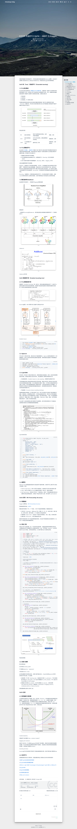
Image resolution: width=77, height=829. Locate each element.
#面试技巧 (34, 779)
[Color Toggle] (71, 2)
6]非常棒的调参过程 (24, 772)
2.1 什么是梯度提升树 (69, 89)
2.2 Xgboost (68, 90)
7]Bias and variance (24, 775)
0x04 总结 (67, 101)
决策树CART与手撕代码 (36, 90)
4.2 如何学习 (67, 104)
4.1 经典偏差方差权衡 (69, 102)
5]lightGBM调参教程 (24, 770)
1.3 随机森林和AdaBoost (70, 86)
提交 (55, 809)
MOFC (29, 506)
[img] (38, 117)
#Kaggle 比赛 (39, 779)
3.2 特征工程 (68, 98)
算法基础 (22, 779)
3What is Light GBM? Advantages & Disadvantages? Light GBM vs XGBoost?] (38, 765)
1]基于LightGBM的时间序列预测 (27, 760)
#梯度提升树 (28, 779)
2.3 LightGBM (68, 92)
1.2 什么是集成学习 (69, 84)
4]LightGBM (22, 767)
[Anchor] (18, 84)
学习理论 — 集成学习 (28, 150)
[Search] (68, 2)
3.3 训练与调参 (68, 99)
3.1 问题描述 (67, 96)
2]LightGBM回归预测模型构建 (26, 762)
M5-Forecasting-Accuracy (34, 503)
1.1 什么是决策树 (68, 83)
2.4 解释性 (67, 93)
